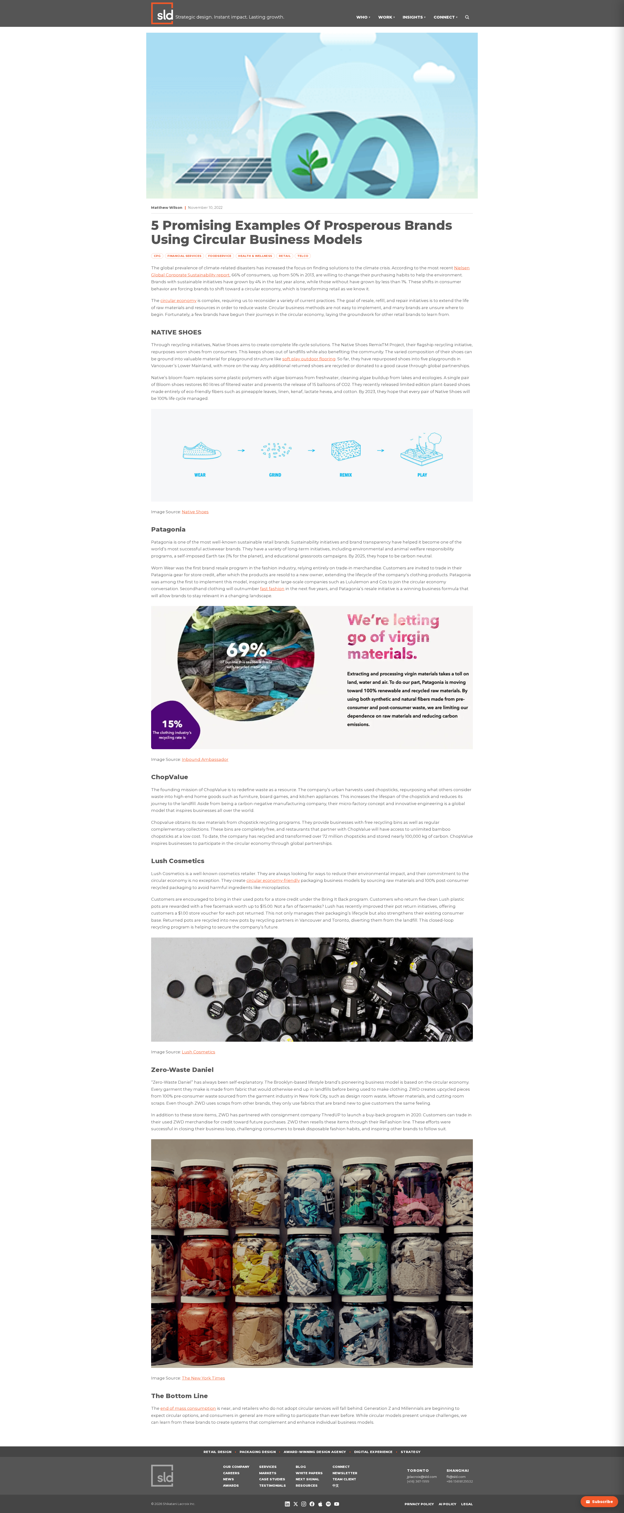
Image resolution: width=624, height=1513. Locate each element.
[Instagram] (303, 1504)
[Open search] (467, 17)
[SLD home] (163, 13)
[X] (295, 1504)
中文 (335, 1485)
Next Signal (307, 1479)
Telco (302, 256)
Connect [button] (446, 17)
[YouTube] (336, 1504)
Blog (301, 1467)
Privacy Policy (419, 1504)
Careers (231, 1473)
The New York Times (203, 1378)
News (228, 1479)
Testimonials (272, 1485)
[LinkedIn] (287, 1504)
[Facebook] (312, 1504)
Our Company (236, 1467)
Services (268, 1467)
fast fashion (272, 588)
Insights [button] (414, 17)
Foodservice (220, 256)
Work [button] (386, 17)
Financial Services (184, 256)
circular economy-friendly (273, 880)
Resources (307, 1485)
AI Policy (447, 1504)
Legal (467, 1504)
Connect (341, 1467)
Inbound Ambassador (205, 759)
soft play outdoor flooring (309, 358)
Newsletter (344, 1473)
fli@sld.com (456, 1477)
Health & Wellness (255, 256)
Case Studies (272, 1479)
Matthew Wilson (166, 207)
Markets (267, 1473)
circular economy (178, 300)
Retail (285, 256)
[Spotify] (328, 1504)
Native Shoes (195, 511)
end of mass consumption (188, 1408)
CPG (157, 256)
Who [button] (363, 17)
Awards (231, 1485)
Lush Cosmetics (198, 1051)
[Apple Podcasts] (320, 1504)
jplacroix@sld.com (422, 1477)
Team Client (344, 1479)
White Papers (309, 1473)
